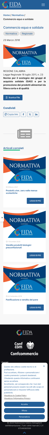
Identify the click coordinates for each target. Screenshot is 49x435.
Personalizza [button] (24, 417)
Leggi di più (35, 201)
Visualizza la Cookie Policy (15, 395)
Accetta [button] (24, 404)
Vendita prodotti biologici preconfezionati (18, 246)
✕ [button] (44, 366)
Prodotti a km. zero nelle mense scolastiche (21, 191)
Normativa (18, 15)
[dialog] (24, 392)
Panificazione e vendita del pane (22, 299)
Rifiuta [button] (24, 410)
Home (6, 15)
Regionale (27, 33)
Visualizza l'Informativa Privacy (17, 398)
